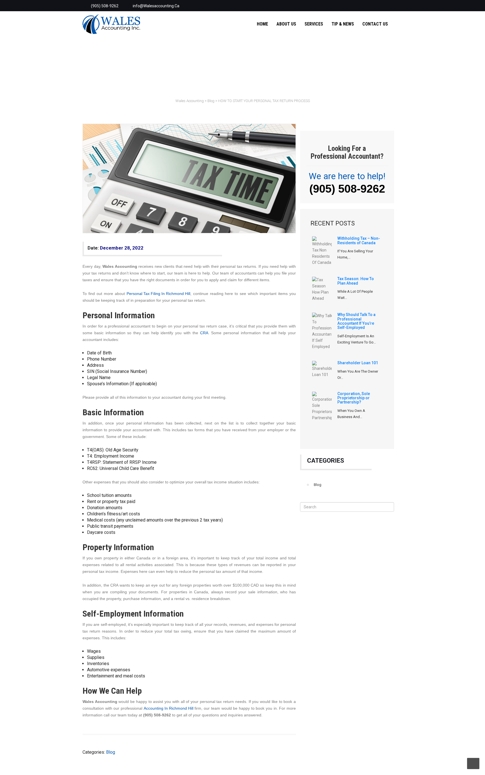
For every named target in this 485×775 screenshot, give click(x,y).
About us (286, 24)
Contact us (375, 24)
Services (314, 24)
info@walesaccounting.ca (156, 6)
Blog (317, 485)
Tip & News (342, 24)
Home (262, 24)
